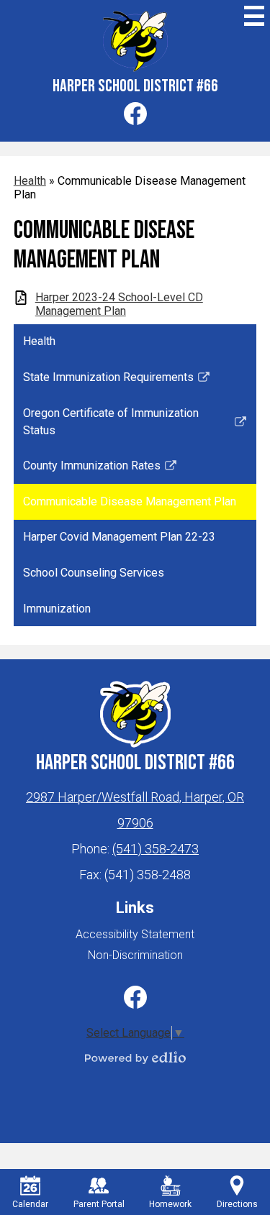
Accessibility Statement (135, 934)
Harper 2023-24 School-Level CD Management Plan (119, 304)
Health (30, 181)
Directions (237, 1204)
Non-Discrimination (135, 955)
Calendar (30, 1204)
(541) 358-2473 (155, 848)
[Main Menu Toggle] (254, 16)
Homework (170, 1204)
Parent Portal (99, 1204)
